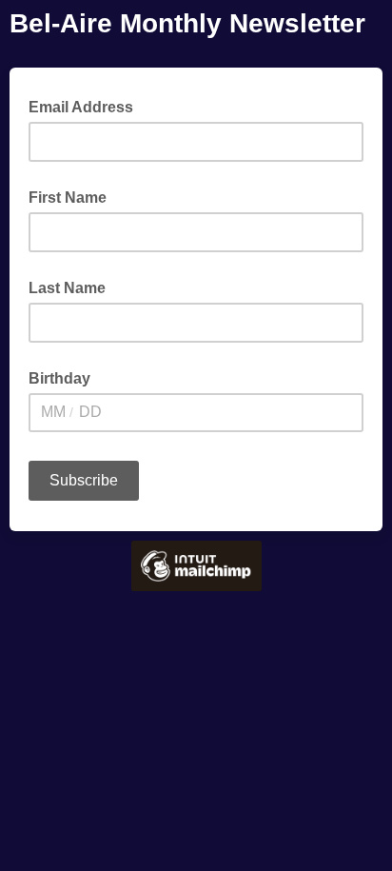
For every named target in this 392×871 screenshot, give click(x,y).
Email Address (87, 105)
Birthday (59, 378)
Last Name (67, 288)
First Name (68, 197)
